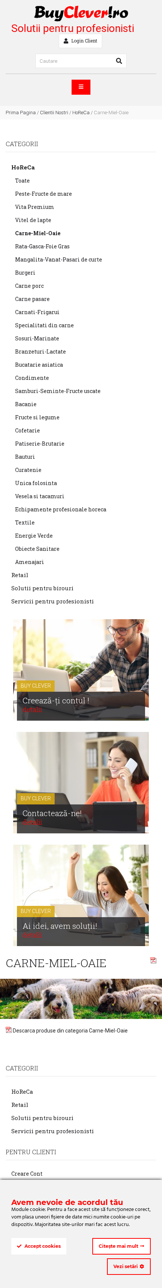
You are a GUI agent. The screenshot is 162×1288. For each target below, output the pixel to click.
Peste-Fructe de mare (43, 193)
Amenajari (29, 561)
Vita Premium (34, 206)
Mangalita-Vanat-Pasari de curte (58, 259)
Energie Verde (34, 535)
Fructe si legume (37, 417)
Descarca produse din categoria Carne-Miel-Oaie (70, 1031)
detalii (32, 709)
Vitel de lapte (33, 220)
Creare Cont (27, 1173)
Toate (22, 180)
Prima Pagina (21, 112)
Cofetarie (27, 430)
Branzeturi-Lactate (40, 351)
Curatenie (28, 469)
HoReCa (81, 112)
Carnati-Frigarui (37, 312)
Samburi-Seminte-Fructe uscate (58, 391)
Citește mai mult (118, 1246)
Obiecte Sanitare (37, 548)
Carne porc (29, 285)
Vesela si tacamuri (39, 496)
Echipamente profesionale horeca (60, 509)
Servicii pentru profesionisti (52, 601)
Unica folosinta (36, 483)
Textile (25, 522)
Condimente (32, 377)
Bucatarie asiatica (39, 364)
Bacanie (26, 404)
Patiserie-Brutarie (39, 443)
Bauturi (25, 456)
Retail (19, 575)
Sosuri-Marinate (37, 338)
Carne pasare (32, 298)
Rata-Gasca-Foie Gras (42, 246)
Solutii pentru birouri (42, 588)
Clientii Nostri (54, 112)
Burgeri (25, 272)
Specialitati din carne (44, 325)
